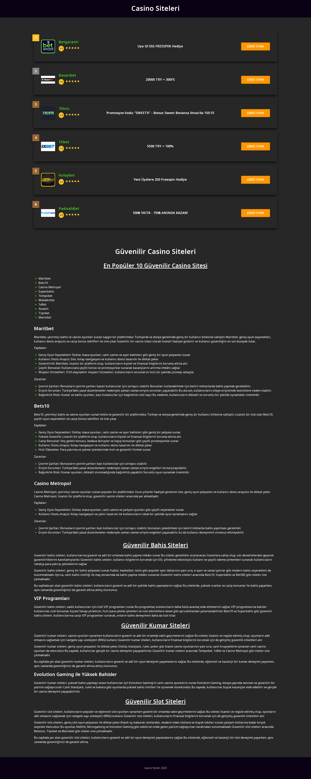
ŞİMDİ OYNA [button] (255, 46)
